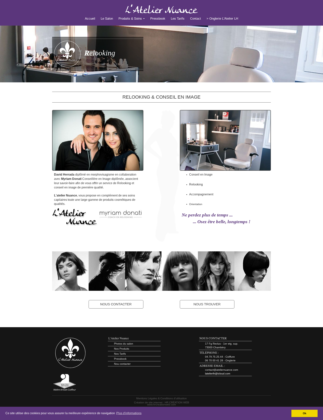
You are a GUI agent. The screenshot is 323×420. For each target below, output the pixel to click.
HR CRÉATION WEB (177, 402)
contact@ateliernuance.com (221, 369)
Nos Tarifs (120, 353)
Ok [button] (304, 413)
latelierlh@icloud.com (217, 373)
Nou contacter (122, 363)
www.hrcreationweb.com (161, 404)
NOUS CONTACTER (116, 304)
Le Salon (107, 18)
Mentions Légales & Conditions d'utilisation (161, 398)
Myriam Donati (71, 178)
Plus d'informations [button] (128, 413)
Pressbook (157, 18)
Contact (195, 18)
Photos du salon (123, 343)
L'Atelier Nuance (118, 338)
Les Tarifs (177, 18)
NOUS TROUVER (207, 304)
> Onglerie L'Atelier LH (222, 18)
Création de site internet (148, 402)
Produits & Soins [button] (131, 18)
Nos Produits (121, 348)
